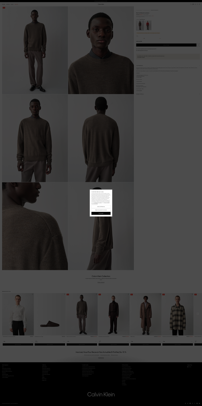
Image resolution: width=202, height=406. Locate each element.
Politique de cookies (98, 202)
